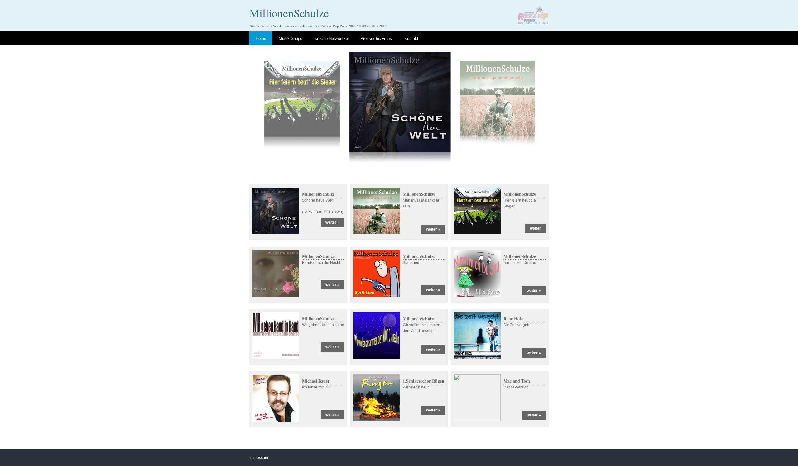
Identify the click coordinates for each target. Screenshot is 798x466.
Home (261, 38)
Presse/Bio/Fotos (376, 38)
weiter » (332, 222)
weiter (535, 228)
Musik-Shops (290, 38)
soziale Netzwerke (331, 38)
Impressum (258, 457)
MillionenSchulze (289, 12)
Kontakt (411, 38)
